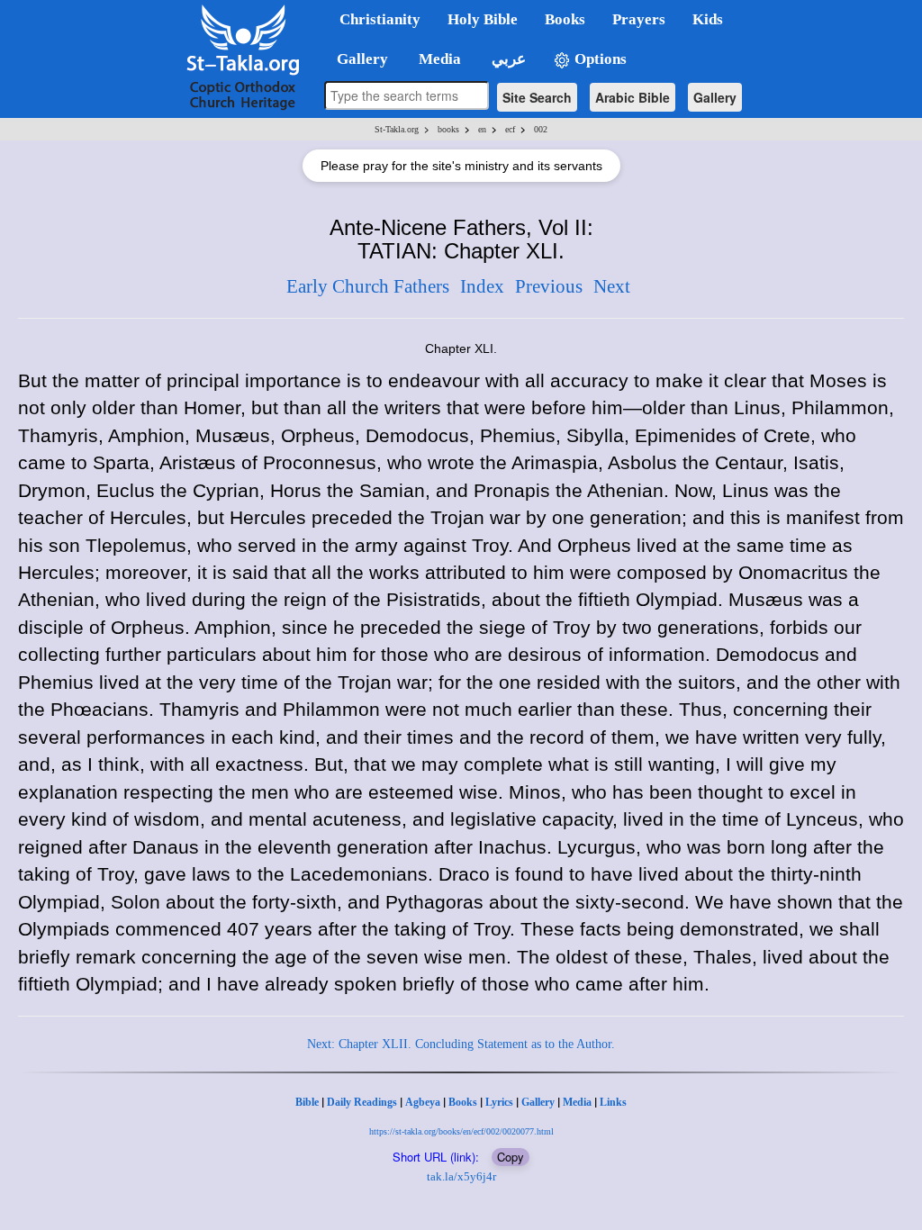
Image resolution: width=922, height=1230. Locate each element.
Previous (549, 286)
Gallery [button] (357, 59)
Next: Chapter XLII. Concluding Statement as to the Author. (461, 1044)
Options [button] (599, 59)
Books (462, 1102)
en (482, 129)
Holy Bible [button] (482, 19)
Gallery (715, 97)
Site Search (537, 97)
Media (577, 1102)
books (448, 129)
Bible (307, 1102)
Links (613, 1102)
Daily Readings (362, 1102)
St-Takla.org (397, 129)
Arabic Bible (632, 97)
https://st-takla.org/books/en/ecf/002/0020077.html (461, 1131)
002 (540, 129)
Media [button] (438, 59)
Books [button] (565, 19)
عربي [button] (507, 59)
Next (611, 286)
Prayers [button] (638, 19)
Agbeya (422, 1102)
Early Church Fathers (367, 286)
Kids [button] (707, 19)
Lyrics (499, 1102)
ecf (510, 129)
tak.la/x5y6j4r (461, 1176)
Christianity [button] (379, 19)
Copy (510, 1156)
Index (482, 286)
